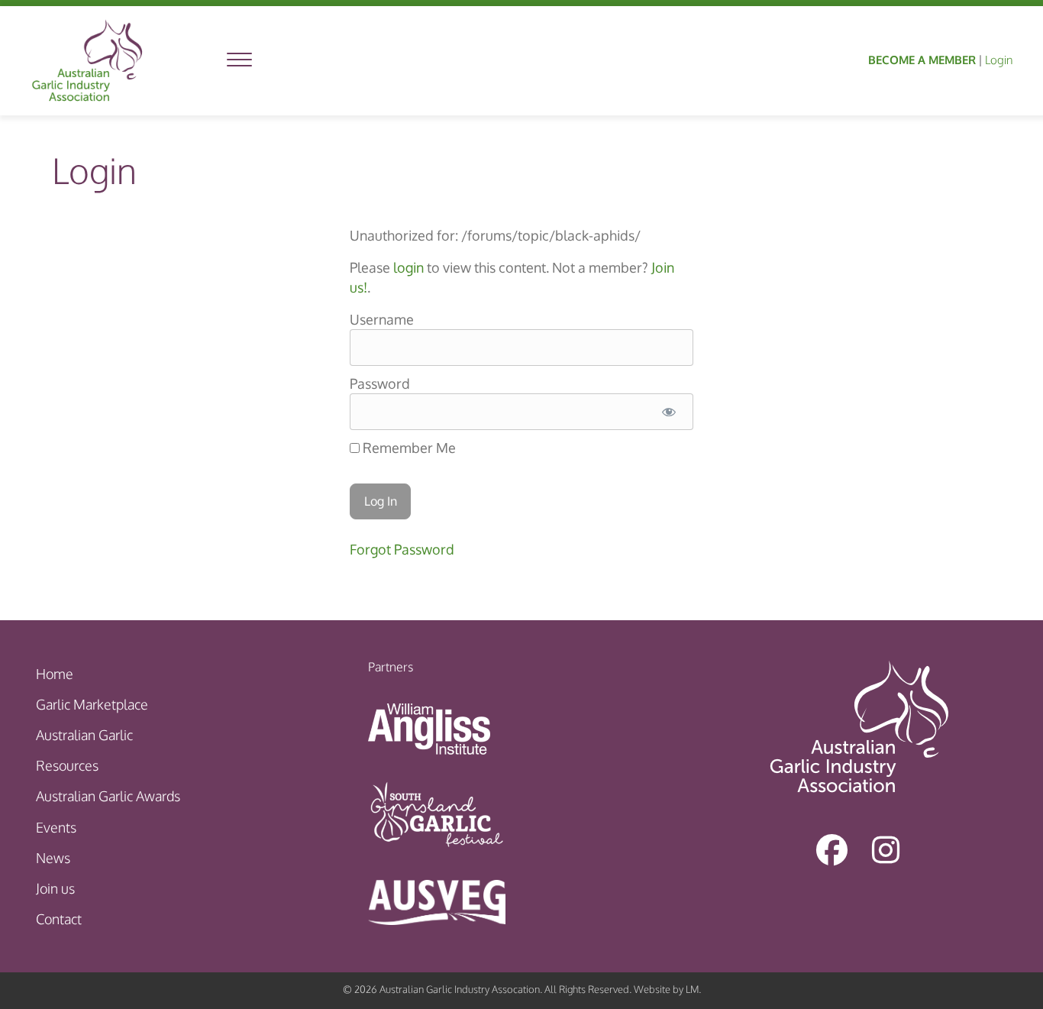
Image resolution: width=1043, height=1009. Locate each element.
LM (692, 989)
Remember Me (408, 447)
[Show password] (668, 411)
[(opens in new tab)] (429, 728)
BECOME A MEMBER (922, 60)
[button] (832, 849)
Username (382, 319)
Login (998, 60)
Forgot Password (402, 549)
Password (380, 383)
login (408, 267)
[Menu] (239, 60)
